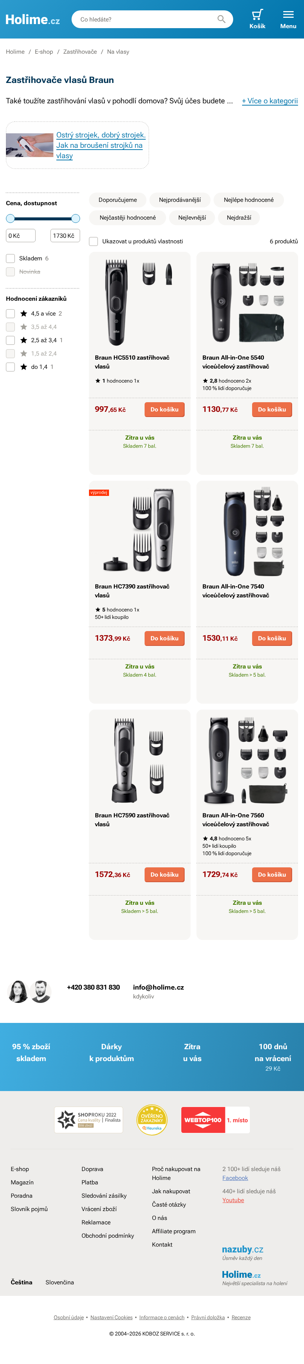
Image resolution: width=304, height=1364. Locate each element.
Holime (15, 51)
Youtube (233, 1200)
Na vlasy (118, 51)
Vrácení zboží (99, 1209)
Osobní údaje (69, 1317)
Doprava (92, 1169)
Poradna (22, 1195)
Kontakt (162, 1244)
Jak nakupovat (171, 1191)
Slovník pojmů (29, 1209)
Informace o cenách (162, 1317)
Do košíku (165, 409)
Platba (90, 1182)
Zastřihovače (80, 51)
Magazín (22, 1182)
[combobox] (152, 19)
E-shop (44, 51)
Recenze (241, 1317)
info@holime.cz (158, 987)
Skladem (34, 258)
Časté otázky (169, 1204)
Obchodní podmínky (108, 1235)
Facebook (235, 1177)
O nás (159, 1217)
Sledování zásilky (104, 1195)
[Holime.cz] (33, 19)
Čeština (21, 1282)
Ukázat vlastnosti (135, 468)
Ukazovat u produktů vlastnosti (142, 241)
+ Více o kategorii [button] (270, 100)
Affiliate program (174, 1231)
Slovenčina (60, 1282)
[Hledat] (221, 19)
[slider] (10, 218)
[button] (288, 19)
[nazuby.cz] (257, 1249)
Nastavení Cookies (111, 1317)
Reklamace (96, 1222)
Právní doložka (208, 1317)
